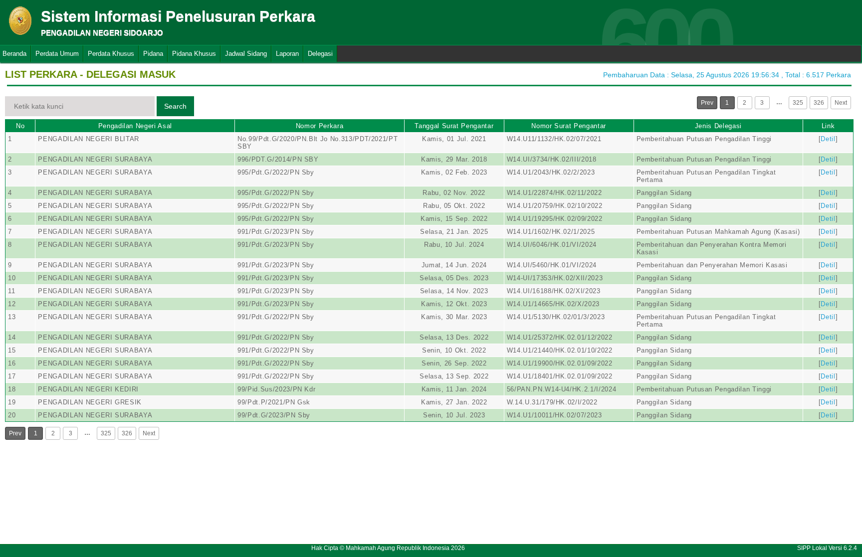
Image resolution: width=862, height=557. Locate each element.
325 (798, 102)
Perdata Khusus (111, 53)
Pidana (153, 53)
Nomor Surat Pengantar (568, 126)
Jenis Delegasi (718, 126)
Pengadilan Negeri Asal (135, 126)
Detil (828, 139)
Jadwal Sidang (246, 53)
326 (819, 102)
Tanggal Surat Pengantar (454, 126)
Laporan (287, 53)
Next (841, 102)
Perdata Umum (57, 53)
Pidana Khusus (194, 53)
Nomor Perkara (319, 126)
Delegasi (320, 53)
